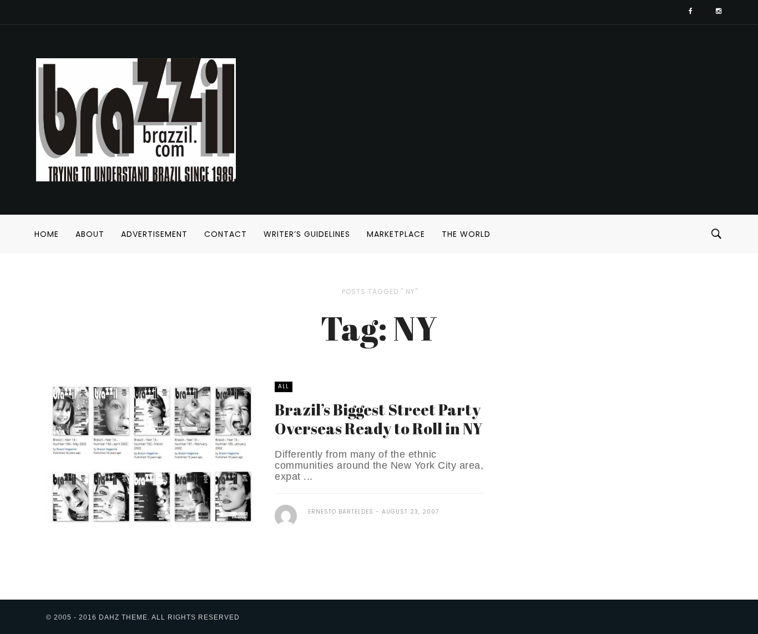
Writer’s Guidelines (307, 234)
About (89, 234)
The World (466, 234)
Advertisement (154, 234)
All (283, 386)
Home (46, 234)
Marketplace (396, 234)
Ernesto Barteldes (340, 512)
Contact (225, 234)
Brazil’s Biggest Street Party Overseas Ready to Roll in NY (379, 419)
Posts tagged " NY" (380, 291)
